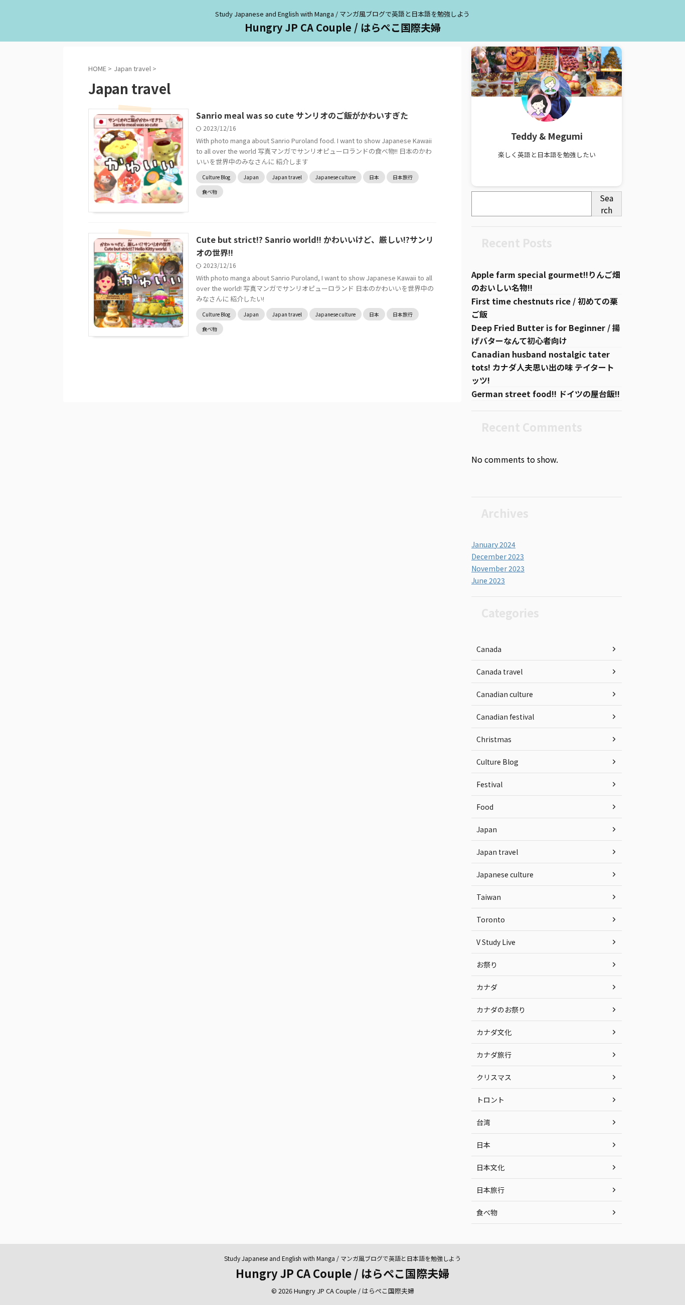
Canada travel (499, 672)
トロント (490, 1100)
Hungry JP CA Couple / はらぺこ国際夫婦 (343, 27)
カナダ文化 (493, 1032)
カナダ (486, 987)
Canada (488, 649)
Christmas (493, 739)
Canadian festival (505, 717)
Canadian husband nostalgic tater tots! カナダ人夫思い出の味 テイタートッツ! (542, 367)
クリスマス (493, 1077)
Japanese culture (505, 874)
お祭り (486, 964)
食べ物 (486, 1212)
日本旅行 (490, 1190)
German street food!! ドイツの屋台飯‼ (545, 394)
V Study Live (496, 942)
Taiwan (488, 897)
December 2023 (497, 556)
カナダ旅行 (493, 1055)
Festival (489, 784)
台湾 (483, 1122)
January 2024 (493, 544)
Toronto (490, 919)
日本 (483, 1145)
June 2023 (488, 580)
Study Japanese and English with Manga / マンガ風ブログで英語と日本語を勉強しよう (342, 1258)
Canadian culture (504, 694)
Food (484, 807)
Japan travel (497, 852)
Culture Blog (497, 762)
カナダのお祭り (501, 1010)
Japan (486, 829)
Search (606, 204)
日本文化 (490, 1167)
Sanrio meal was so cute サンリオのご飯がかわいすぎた (302, 115)
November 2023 (498, 568)
